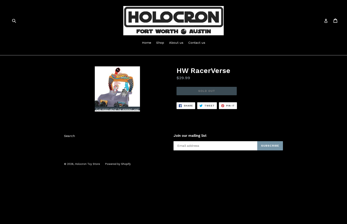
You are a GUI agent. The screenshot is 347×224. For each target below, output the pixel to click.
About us (176, 43)
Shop (160, 43)
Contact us (196, 43)
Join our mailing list (190, 136)
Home (146, 43)
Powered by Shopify (118, 163)
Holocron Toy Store (87, 163)
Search (69, 136)
